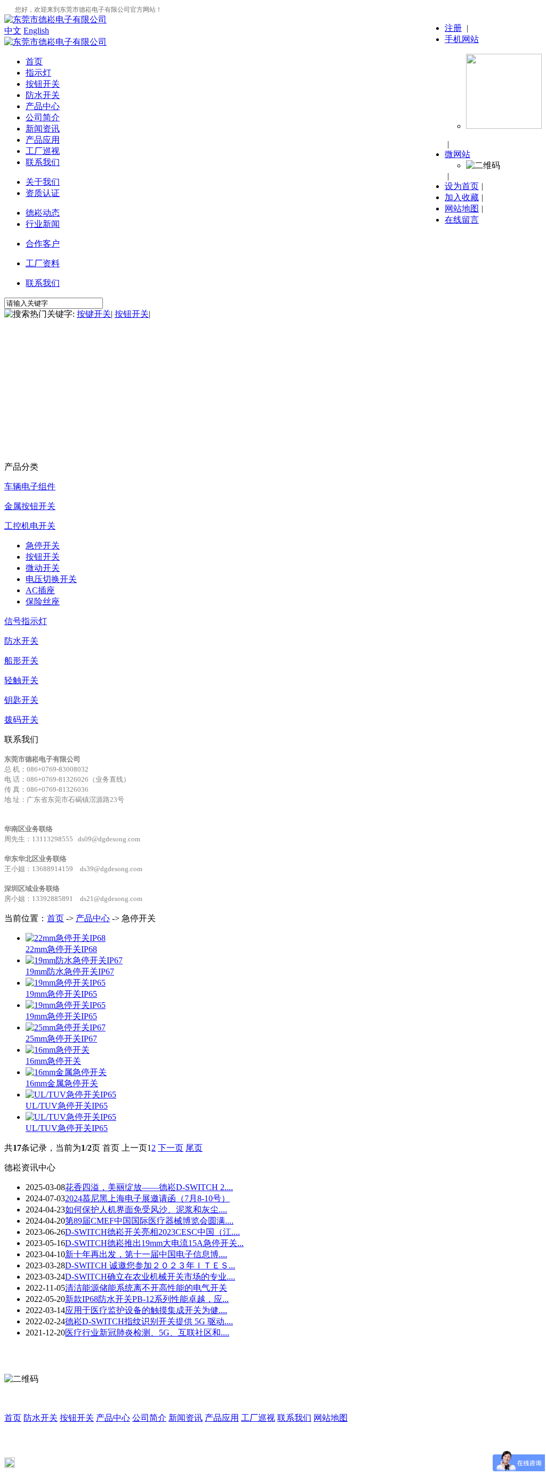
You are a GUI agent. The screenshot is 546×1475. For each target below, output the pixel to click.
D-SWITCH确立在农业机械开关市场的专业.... (150, 1276)
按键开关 (94, 313)
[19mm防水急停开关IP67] (74, 960)
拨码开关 (21, 719)
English (36, 30)
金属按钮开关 (29, 506)
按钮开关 (43, 83)
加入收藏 (462, 197)
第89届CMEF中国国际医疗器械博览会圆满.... (149, 1220)
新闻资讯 (43, 128)
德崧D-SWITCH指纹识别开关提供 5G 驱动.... (149, 1321)
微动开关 (43, 567)
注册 (453, 27)
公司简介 (43, 117)
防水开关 (43, 95)
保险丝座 (43, 601)
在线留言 (462, 219)
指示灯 (38, 72)
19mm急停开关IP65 (61, 993)
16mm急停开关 (53, 1061)
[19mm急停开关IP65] (66, 982)
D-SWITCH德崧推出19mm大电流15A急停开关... (154, 1243)
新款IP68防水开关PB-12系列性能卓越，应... (147, 1299)
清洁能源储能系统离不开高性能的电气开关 (146, 1287)
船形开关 (21, 660)
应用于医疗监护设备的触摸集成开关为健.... (146, 1310)
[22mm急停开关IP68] (66, 938)
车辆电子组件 (29, 486)
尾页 (194, 1147)
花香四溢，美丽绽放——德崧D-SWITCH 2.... (149, 1187)
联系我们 (43, 162)
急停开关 (43, 545)
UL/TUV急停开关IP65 (67, 1105)
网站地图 (462, 208)
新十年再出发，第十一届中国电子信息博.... (146, 1254)
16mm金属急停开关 (62, 1083)
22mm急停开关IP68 (61, 949)
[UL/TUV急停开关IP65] (71, 1094)
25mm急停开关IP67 (61, 1038)
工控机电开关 (29, 525)
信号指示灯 (25, 621)
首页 (34, 61)
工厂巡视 (43, 150)
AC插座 (40, 590)
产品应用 (43, 139)
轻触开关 (21, 680)
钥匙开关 (21, 699)
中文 (12, 30)
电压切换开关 (51, 579)
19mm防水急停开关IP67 (70, 971)
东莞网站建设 (106, 1451)
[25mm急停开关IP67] (66, 1027)
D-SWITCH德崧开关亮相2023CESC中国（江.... (152, 1231)
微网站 (457, 154)
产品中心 (43, 106)
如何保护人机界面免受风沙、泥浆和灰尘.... (146, 1209)
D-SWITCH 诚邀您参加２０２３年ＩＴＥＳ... (150, 1265)
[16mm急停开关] (58, 1049)
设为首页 (462, 186)
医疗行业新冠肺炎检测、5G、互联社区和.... (147, 1332)
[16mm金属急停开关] (66, 1072)
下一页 (170, 1147)
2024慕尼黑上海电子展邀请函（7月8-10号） (147, 1198)
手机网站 (462, 39)
